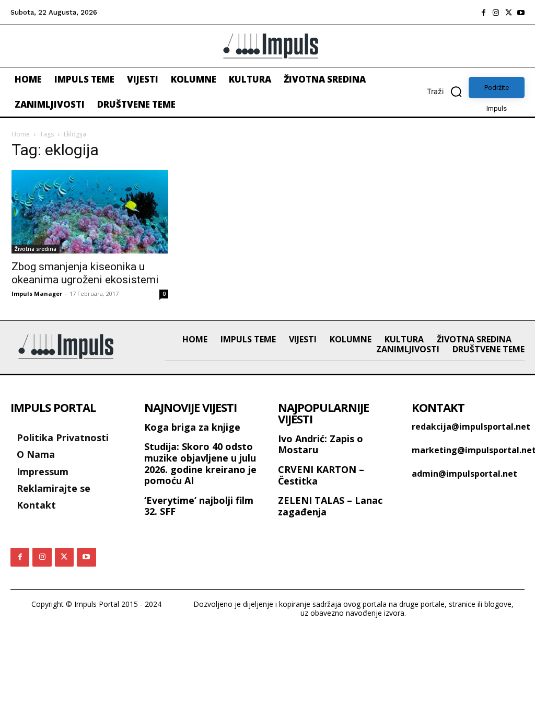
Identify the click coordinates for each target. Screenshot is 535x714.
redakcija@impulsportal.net (471, 426)
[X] (508, 12)
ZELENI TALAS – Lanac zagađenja (330, 506)
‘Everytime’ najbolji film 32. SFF (198, 506)
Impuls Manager (36, 293)
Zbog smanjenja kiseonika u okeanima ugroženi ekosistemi (85, 273)
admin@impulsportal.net (464, 473)
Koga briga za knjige (192, 427)
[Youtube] (521, 12)
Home (20, 134)
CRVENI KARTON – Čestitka (321, 475)
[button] (448, 91)
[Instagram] (495, 12)
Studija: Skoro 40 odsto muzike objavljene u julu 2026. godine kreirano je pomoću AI (200, 463)
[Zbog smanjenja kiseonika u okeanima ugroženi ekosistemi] (89, 212)
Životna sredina (35, 248)
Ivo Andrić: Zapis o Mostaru (320, 444)
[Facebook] (483, 12)
